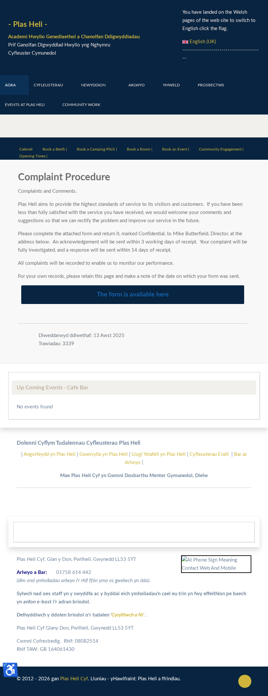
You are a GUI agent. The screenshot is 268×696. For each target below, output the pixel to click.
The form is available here (133, 295)
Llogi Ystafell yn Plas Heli (159, 454)
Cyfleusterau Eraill (210, 454)
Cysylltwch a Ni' (128, 615)
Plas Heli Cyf (74, 678)
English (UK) (202, 41)
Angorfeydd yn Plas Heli (50, 454)
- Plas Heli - (27, 24)
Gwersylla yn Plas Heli (104, 454)
